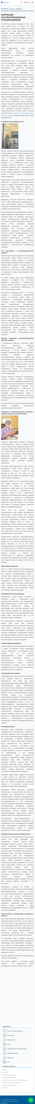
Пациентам (4, 1087)
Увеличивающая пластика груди (9, 1075)
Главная (5, 8)
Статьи (11, 8)
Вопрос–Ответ (5, 1072)
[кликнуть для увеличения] (9, 136)
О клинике (4, 1069)
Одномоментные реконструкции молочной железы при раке (15, 1080)
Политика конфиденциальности (9, 1085)
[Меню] (32, 2)
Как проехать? (4, 1103)
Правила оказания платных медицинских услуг (12, 1082)
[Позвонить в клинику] (31, 1100)
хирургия (19, 8)
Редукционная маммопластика (9, 1077)
